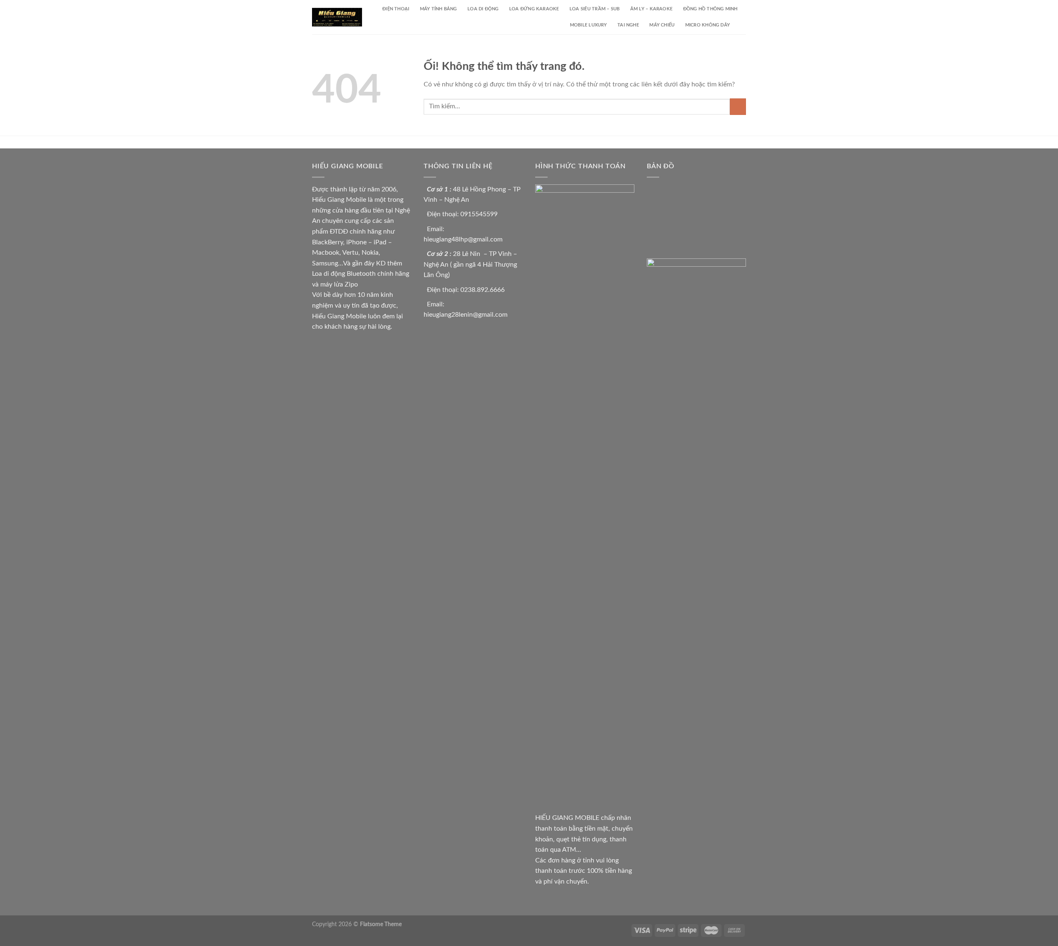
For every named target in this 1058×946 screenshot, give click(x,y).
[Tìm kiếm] (743, 25)
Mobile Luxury (588, 25)
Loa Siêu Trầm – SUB (595, 9)
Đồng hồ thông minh (710, 9)
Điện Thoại (395, 9)
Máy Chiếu (661, 25)
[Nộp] (738, 106)
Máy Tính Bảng (438, 9)
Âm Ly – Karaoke (651, 9)
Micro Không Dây (707, 25)
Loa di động (482, 9)
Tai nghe (628, 25)
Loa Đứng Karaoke (534, 9)
